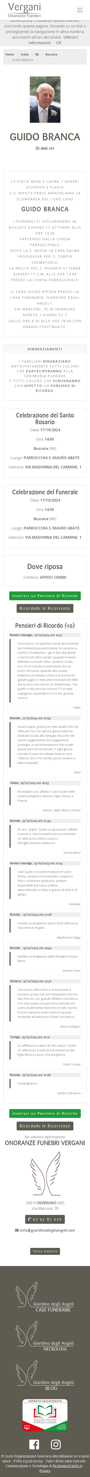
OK (58, 42)
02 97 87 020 (46, 1219)
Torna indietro (45, 1251)
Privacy (45, 1471)
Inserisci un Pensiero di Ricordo (45, 596)
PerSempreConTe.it (67, 1466)
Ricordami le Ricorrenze (45, 608)
